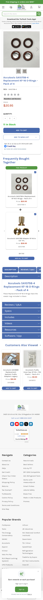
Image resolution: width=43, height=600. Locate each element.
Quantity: (7, 114)
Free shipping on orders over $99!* (20, 2)
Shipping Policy (8, 482)
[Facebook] (12, 424)
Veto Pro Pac (7, 554)
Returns (5, 486)
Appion (5, 547)
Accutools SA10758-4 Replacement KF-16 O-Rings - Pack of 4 (21, 197)
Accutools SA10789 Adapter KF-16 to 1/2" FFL (21, 239)
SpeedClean (27, 547)
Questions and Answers (12, 99)
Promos (26, 501)
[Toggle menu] (3, 7)
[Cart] (39, 7)
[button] (21, 137)
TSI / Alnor (26, 543)
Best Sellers (28, 464)
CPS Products (7, 565)
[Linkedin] (31, 424)
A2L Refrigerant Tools (31, 476)
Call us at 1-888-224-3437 (21, 418)
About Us (5, 464)
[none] (21, 49)
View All (25, 565)
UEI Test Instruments (30, 561)
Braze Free (27, 494)
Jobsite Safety (29, 490)
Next (37, 49)
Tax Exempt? (7, 490)
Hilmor (5, 551)
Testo (4, 529)
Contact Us (6, 461)
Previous (5, 49)
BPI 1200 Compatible (31, 472)
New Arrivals (28, 461)
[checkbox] (35, 172)
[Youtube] (17, 424)
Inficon (25, 525)
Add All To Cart (21, 258)
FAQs (4, 468)
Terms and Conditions (10, 505)
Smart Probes (28, 486)
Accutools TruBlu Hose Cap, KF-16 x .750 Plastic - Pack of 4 (32, 372)
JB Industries (27, 529)
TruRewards (6, 494)
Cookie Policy (7, 498)
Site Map (5, 509)
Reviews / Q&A (27, 269)
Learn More (35, 23)
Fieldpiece (6, 525)
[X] (26, 424)
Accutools (6, 543)
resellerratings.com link (21, 439)
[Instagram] (21, 424)
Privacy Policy (7, 501)
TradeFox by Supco (29, 557)
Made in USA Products (32, 498)
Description (10, 269)
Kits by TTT (27, 468)
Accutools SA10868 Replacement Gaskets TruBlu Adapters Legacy (10, 373)
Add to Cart (11, 388)
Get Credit (6, 472)
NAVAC (4, 539)
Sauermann (27, 539)
